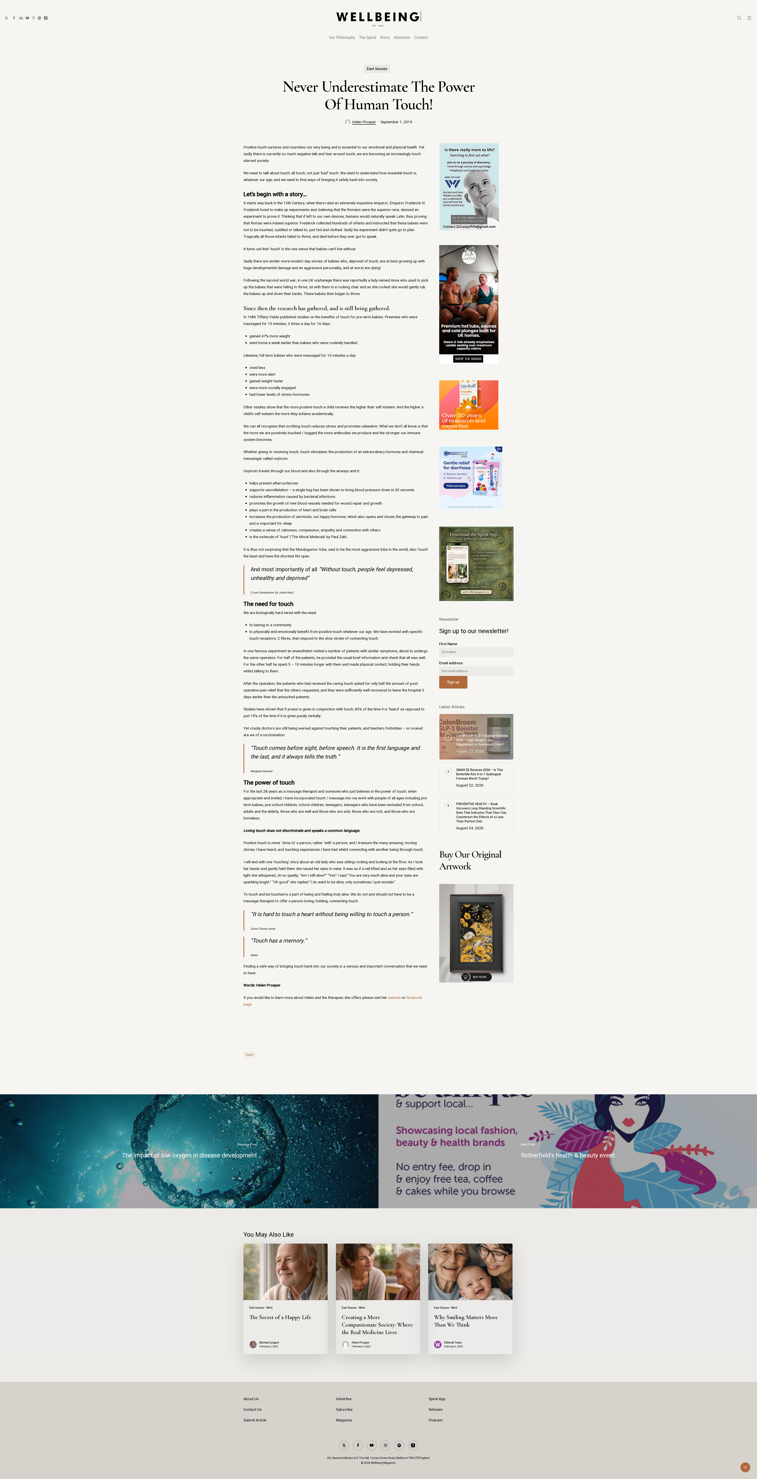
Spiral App (437, 1399)
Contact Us (252, 1409)
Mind (269, 1308)
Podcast (435, 1420)
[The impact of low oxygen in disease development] (189, 1151)
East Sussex (377, 69)
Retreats (436, 1409)
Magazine (344, 1420)
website (394, 997)
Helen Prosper (364, 122)
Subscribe (344, 1409)
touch (249, 1055)
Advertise (343, 1399)
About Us (251, 1399)
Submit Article (254, 1420)
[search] (739, 18)
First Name (448, 644)
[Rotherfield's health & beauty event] (567, 1151)
